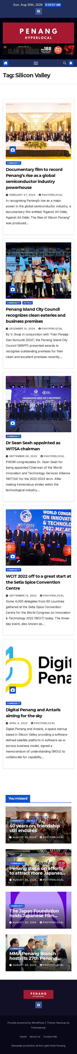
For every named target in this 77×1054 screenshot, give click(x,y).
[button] (64, 63)
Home (23, 1036)
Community (13, 163)
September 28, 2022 (23, 456)
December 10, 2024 (22, 328)
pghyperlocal (52, 194)
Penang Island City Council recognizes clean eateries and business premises (35, 315)
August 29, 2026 (25, 922)
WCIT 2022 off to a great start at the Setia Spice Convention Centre (38, 582)
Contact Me (50, 1036)
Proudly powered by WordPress (26, 1022)
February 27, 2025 (22, 194)
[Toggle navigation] (36, 63)
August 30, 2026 (25, 837)
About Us (35, 1036)
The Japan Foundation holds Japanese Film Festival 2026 (34, 915)
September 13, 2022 (23, 595)
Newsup (61, 1022)
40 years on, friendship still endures (34, 828)
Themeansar (38, 1027)
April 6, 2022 (18, 723)
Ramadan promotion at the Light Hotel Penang (38, 1045)
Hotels (28, 303)
